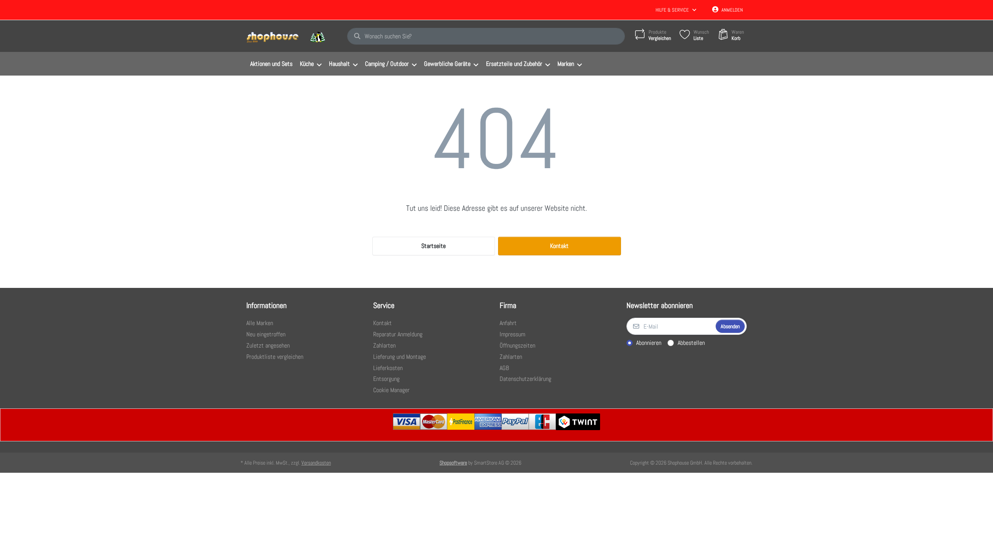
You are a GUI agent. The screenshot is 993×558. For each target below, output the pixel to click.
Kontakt (559, 246)
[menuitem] (271, 64)
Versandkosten (316, 462)
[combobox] (486, 36)
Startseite (433, 246)
